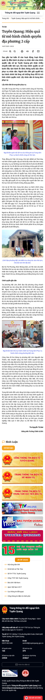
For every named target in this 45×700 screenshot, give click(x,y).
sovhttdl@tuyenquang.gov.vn (33, 643)
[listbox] (22, 580)
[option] (22, 564)
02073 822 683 (7, 643)
